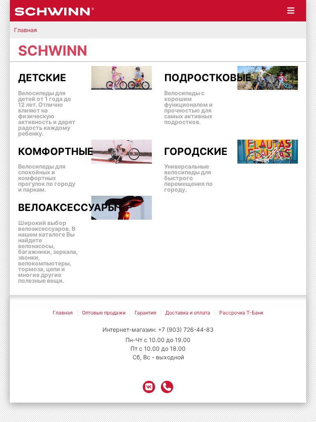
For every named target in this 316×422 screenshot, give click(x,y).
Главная (25, 29)
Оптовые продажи (103, 312)
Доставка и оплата (187, 312)
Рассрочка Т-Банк (241, 312)
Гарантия (145, 312)
